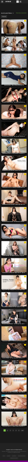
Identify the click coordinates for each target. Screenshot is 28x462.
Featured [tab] (4, 16)
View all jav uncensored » (21, 13)
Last (22, 430)
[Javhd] (8, 2)
